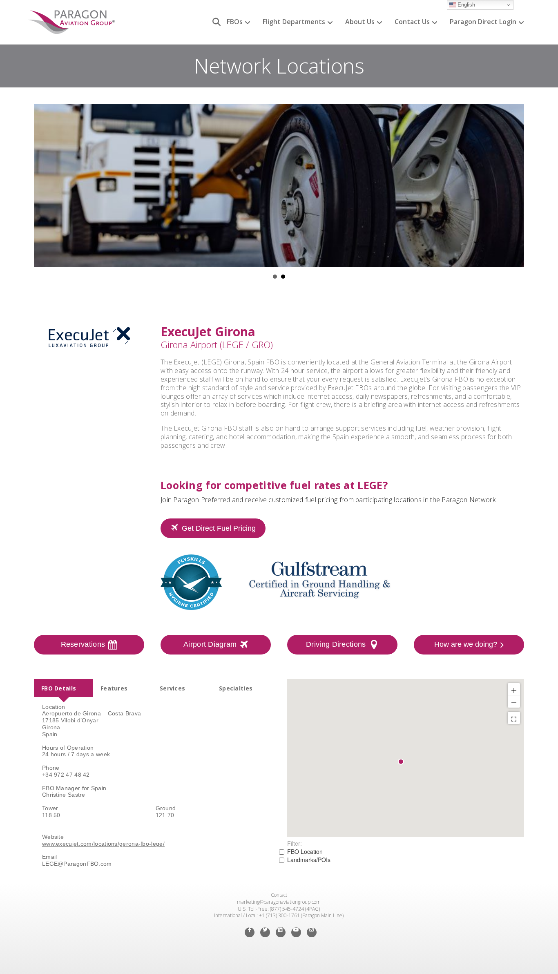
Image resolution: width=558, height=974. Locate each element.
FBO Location (305, 851)
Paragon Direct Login (483, 21)
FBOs (235, 21)
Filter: (294, 843)
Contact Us (412, 21)
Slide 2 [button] (283, 277)
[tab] (63, 688)
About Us (360, 21)
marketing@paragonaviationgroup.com (279, 901)
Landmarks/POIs (308, 860)
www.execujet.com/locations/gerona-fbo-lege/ (103, 843)
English (465, 5)
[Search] (213, 22)
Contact (279, 894)
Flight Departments (294, 21)
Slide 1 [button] (275, 277)
